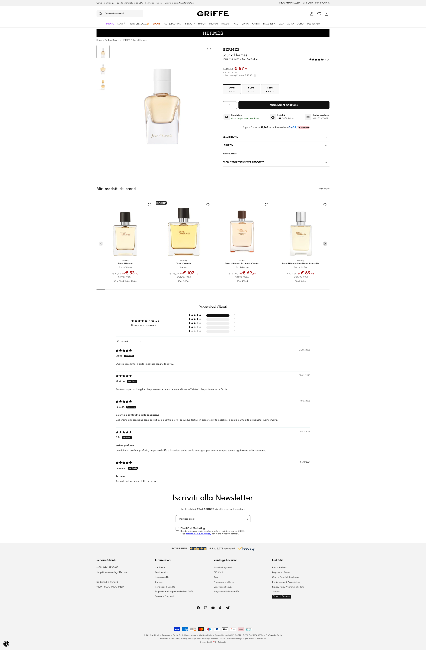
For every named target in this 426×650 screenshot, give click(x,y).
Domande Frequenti (164, 596)
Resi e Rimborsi (279, 568)
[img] (124, 351)
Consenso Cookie (217, 639)
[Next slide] (103, 142)
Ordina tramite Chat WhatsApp (179, 3)
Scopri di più (323, 189)
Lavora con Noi (162, 577)
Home (99, 40)
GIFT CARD (308, 3)
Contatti (159, 582)
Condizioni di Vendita (165, 587)
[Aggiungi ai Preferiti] (209, 49)
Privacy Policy (187, 639)
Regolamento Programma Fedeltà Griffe (174, 592)
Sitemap (276, 592)
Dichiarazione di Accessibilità (286, 582)
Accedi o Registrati (223, 568)
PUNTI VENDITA (322, 3)
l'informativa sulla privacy (198, 534)
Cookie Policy (201, 639)
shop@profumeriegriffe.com (112, 572)
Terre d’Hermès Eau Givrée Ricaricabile (301, 264)
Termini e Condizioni (169, 639)
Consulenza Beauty (223, 587)
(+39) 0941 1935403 (107, 567)
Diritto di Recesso (281, 596)
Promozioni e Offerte (224, 582)
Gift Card (218, 572)
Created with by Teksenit (213, 642)
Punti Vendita (161, 572)
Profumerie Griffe (274, 635)
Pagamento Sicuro (281, 572)
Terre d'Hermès (125, 264)
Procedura (261, 639)
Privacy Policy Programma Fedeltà (288, 587)
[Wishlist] (319, 13)
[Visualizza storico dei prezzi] (255, 75)
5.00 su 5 (154, 321)
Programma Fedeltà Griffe (226, 592)
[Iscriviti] (246, 519)
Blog (216, 577)
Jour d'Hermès (140, 40)
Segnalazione (248, 639)
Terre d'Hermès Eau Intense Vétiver (242, 264)
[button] (120, 13)
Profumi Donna (112, 40)
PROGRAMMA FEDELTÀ (289, 3)
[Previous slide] (103, 50)
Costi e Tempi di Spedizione (285, 577)
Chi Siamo (160, 568)
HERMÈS (126, 40)
